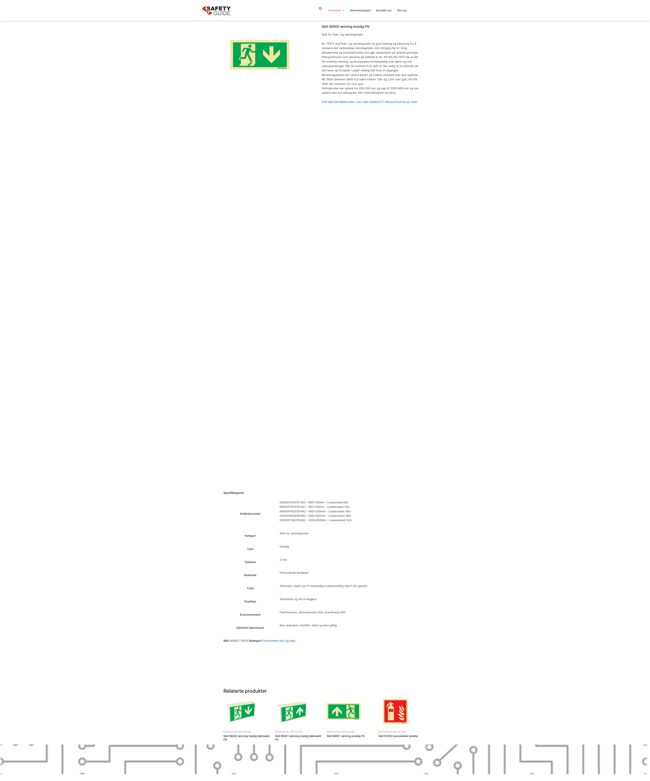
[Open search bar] (320, 8)
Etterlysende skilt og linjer (279, 640)
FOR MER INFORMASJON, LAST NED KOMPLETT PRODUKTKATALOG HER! (369, 102)
